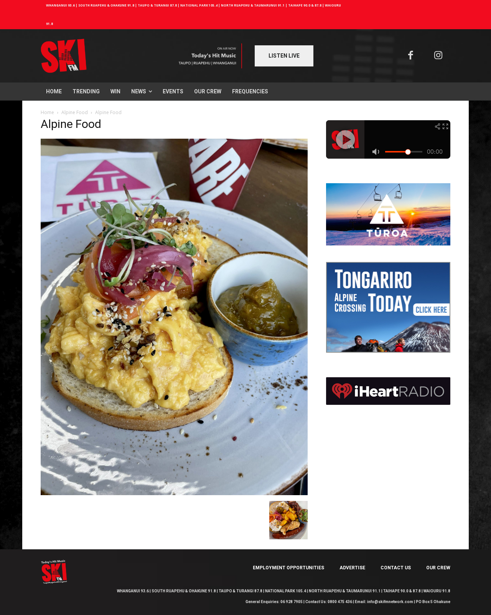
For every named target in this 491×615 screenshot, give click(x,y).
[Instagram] (439, 56)
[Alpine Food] (174, 493)
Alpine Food (74, 112)
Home (47, 112)
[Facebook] (411, 56)
